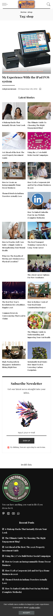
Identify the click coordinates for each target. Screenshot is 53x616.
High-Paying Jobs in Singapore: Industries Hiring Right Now (11, 365)
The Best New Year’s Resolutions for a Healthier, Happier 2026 (13, 305)
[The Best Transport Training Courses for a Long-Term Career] (39, 230)
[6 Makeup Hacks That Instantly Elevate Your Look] (14, 110)
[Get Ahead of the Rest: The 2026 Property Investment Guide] (14, 140)
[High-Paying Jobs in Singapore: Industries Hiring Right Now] (14, 349)
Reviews (22, 70)
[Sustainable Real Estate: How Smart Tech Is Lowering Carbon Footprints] (39, 349)
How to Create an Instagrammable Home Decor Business (11, 185)
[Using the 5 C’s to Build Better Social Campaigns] (39, 140)
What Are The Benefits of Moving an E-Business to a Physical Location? (13, 259)
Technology (35, 70)
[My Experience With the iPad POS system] (26, 49)
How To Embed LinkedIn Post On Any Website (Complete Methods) (38, 215)
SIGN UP (26, 440)
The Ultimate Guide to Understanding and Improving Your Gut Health (39, 335)
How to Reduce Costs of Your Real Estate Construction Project (37, 305)
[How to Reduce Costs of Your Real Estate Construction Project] (39, 290)
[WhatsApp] (18, 513)
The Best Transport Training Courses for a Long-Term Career (37, 245)
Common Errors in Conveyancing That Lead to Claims (13, 316)
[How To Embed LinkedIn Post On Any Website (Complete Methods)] (39, 200)
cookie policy (34, 607)
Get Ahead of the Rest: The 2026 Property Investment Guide (13, 155)
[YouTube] (13, 513)
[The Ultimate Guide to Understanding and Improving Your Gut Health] (39, 320)
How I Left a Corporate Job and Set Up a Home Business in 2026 (39, 185)
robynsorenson (9, 89)
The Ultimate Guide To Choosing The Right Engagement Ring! (37, 125)
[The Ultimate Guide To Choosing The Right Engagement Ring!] (39, 110)
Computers (10, 70)
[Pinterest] (3, 513)
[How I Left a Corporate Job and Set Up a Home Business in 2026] (39, 170)
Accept (26, 612)
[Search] (48, 4)
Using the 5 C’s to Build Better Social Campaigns (28, 556)
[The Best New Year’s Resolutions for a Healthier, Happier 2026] (14, 290)
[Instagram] (8, 513)
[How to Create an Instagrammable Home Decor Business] (14, 170)
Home (23, 12)
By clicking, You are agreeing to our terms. (28, 447)
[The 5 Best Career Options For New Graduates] (39, 262)
